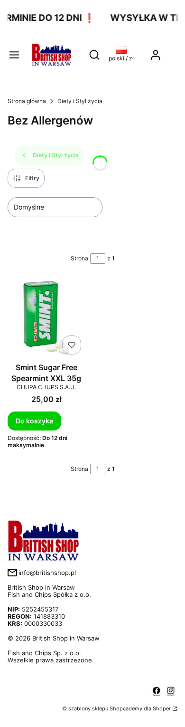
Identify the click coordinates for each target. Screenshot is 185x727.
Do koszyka (34, 421)
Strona (79, 258)
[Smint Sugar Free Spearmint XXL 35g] (46, 318)
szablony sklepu (88, 708)
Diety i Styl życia (79, 101)
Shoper (162, 708)
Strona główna (27, 101)
